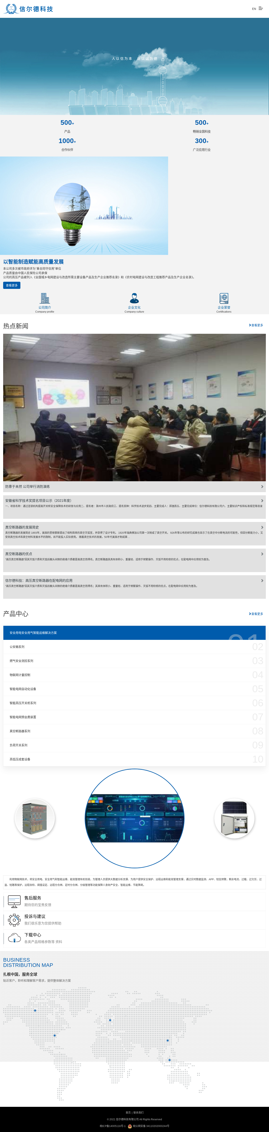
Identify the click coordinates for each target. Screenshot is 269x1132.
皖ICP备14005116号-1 (113, 1126)
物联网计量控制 (20, 675)
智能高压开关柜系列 (23, 703)
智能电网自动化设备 (23, 689)
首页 (128, 1112)
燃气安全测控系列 (21, 661)
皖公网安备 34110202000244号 (151, 1126)
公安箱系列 (17, 646)
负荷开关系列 (18, 745)
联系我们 (138, 1112)
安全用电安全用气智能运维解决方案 (33, 632)
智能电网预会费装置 (23, 717)
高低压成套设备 (20, 759)
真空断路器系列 (20, 731)
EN (254, 8)
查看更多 (12, 285)
